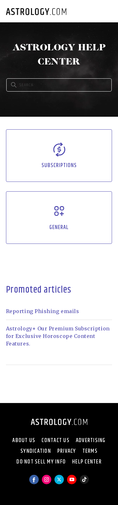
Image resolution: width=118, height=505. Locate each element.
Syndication (35, 451)
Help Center (87, 461)
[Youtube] (71, 482)
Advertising (91, 440)
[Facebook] (34, 482)
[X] (59, 482)
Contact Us (56, 440)
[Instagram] (46, 482)
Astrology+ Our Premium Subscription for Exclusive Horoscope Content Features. (58, 336)
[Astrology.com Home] (36, 11)
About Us (23, 440)
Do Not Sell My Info (41, 461)
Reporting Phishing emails (42, 311)
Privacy (66, 451)
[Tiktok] (84, 482)
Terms (90, 451)
